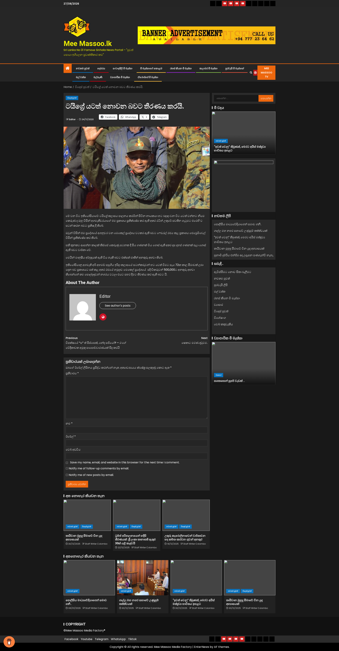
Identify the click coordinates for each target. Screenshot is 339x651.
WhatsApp (118, 639)
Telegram (101, 639)
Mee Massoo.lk (88, 43)
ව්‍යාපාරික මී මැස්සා (120, 77)
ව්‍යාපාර (218, 305)
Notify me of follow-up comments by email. (99, 468)
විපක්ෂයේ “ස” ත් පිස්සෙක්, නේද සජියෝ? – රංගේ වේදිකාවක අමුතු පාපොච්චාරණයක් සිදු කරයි (96, 343)
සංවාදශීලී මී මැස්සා (122, 68)
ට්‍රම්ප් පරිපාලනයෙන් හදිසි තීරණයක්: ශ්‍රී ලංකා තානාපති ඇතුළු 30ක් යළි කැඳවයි (135, 539)
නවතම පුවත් (83, 68)
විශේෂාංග (220, 318)
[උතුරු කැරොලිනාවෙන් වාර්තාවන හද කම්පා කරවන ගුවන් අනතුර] (186, 515)
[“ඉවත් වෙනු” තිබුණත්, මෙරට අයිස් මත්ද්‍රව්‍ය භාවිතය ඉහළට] (196, 577)
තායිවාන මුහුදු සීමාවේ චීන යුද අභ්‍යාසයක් (243, 150)
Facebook (71, 639)
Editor (72, 119)
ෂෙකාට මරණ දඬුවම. (195, 340)
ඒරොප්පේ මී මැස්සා (148, 77)
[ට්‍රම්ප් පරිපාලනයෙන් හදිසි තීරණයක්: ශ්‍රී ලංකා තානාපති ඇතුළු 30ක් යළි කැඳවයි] (136, 515)
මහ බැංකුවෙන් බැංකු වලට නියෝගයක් (244, 380)
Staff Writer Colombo (96, 543)
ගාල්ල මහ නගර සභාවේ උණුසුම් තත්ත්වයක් (240, 230)
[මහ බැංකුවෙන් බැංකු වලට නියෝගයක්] (251, 363)
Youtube (86, 639)
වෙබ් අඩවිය (73, 450)
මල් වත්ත (81, 77)
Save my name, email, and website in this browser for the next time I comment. (125, 462)
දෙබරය (101, 68)
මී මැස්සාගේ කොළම (151, 68)
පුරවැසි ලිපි (221, 285)
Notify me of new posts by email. (91, 475)
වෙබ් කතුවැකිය (223, 324)
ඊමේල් (71, 436)
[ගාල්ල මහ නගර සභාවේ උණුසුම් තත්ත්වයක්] (142, 577)
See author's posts (117, 306)
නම (69, 423)
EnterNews (201, 647)
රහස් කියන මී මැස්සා (181, 68)
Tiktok (132, 639)
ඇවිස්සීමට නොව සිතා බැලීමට (232, 272)
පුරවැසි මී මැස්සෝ (234, 68)
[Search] (250, 72)
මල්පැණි (98, 77)
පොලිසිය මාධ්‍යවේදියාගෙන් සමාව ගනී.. (237, 224)
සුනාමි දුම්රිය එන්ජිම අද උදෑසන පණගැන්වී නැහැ (243, 255)
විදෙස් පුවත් (71, 98)
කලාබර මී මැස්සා (209, 68)
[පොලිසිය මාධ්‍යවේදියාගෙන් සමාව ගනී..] (89, 577)
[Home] (68, 68)
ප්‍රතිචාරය (72, 373)
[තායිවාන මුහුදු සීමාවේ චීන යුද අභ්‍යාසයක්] (87, 515)
